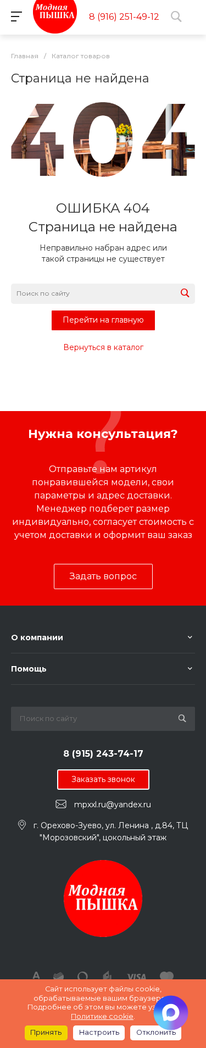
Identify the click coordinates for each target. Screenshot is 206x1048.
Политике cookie (102, 1016)
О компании (37, 637)
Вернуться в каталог (103, 347)
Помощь (29, 669)
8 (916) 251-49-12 (124, 17)
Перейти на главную (103, 320)
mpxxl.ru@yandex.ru (112, 804)
